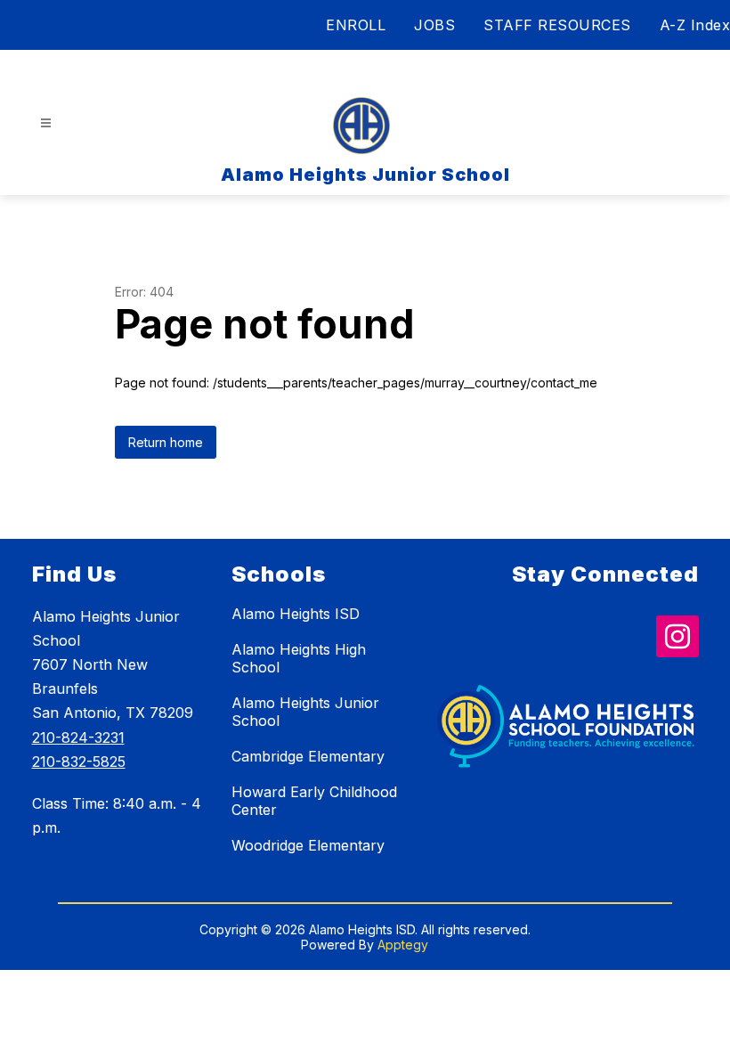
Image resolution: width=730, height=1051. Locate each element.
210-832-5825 (79, 761)
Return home (165, 442)
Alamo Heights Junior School (305, 711)
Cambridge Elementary (308, 756)
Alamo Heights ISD (295, 614)
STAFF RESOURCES (557, 25)
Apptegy (402, 944)
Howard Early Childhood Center (314, 801)
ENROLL (355, 25)
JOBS (434, 25)
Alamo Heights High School (298, 658)
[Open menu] (46, 123)
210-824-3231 (78, 737)
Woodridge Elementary (308, 845)
